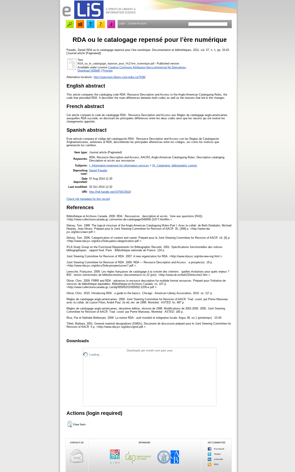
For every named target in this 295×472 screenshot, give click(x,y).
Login (122, 23)
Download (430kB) (89, 70)
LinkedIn (218, 459)
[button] (69, 424)
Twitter (217, 454)
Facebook (218, 449)
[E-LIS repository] (99, 18)
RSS (216, 464)
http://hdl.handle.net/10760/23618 (110, 191)
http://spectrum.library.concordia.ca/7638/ (120, 77)
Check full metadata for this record (88, 199)
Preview (108, 70)
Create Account (137, 23)
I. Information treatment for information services (119, 165)
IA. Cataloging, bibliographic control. (174, 165)
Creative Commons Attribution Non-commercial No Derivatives (147, 67)
